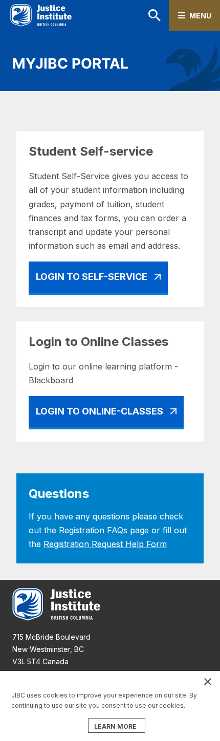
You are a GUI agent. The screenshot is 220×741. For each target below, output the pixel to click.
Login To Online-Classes (99, 411)
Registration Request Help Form (105, 544)
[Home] (41, 15)
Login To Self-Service (91, 276)
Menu (200, 15)
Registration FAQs (93, 530)
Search (141, 15)
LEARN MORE (115, 726)
